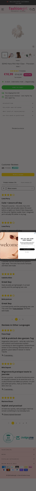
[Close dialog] (35, 233)
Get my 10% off (27, 249)
